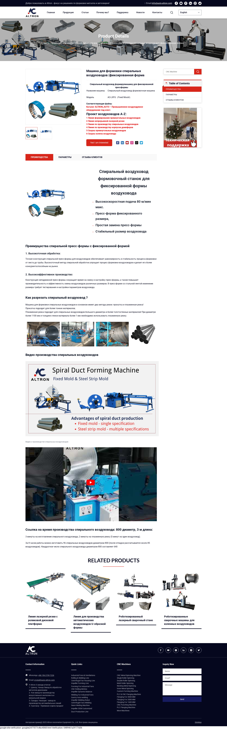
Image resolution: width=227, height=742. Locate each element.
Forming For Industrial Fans (82, 686)
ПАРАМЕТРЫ (171, 95)
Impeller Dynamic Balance (81, 692)
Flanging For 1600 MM (126, 702)
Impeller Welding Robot (80, 700)
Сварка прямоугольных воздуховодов (107, 130)
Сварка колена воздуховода (102, 133)
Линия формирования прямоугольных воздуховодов (114, 118)
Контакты (157, 12)
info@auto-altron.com (162, 3)
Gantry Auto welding (79, 697)
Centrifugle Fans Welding (81, 703)
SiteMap (198, 722)
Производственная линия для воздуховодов (85, 43)
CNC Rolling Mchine (79, 689)
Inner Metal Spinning (125, 688)
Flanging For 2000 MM (126, 699)
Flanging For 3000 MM (126, 697)
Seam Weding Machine (80, 705)
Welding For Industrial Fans (82, 695)
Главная (51, 12)
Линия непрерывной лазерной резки (106, 121)
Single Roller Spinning (125, 678)
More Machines (123, 711)
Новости (140, 12)
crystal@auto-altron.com (44, 680)
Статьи (85, 12)
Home (46, 43)
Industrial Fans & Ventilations (83, 675)
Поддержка (122, 12)
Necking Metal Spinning (126, 686)
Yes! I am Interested (99, 142)
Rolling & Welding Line (80, 678)
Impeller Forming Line (80, 683)
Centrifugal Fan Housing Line (83, 681)
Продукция (68, 12)
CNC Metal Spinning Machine (128, 675)
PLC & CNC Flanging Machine (129, 694)
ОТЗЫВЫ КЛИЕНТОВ (175, 100)
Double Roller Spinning (126, 681)
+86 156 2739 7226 (46, 675)
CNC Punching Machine (126, 705)
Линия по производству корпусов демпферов (110, 127)
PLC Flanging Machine (126, 707)
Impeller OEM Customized (81, 708)
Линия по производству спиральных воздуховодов (113, 124)
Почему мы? (102, 12)
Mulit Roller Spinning (125, 683)
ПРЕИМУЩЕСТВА (173, 89)
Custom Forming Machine (127, 691)
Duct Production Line (79, 712)
